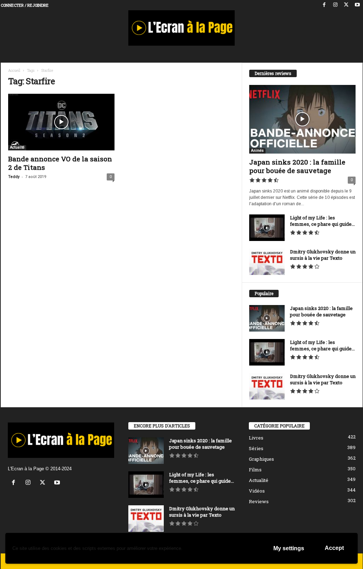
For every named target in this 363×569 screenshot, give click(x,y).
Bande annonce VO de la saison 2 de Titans (60, 163)
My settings (288, 548)
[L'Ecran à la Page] (182, 28)
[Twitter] (346, 5)
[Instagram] (335, 5)
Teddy (13, 176)
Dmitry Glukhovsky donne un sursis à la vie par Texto (323, 254)
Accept (334, 548)
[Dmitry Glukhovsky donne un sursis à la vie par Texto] (267, 261)
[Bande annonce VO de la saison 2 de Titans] (61, 122)
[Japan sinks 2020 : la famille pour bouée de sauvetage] (302, 119)
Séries (256, 448)
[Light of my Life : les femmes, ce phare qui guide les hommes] (267, 227)
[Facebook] (324, 5)
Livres (256, 438)
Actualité (17, 147)
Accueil (14, 70)
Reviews (259, 501)
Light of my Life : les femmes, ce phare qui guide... (322, 220)
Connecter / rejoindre (25, 5)
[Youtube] (357, 5)
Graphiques (261, 459)
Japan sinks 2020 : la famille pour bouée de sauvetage (297, 166)
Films (255, 469)
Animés (257, 151)
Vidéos (257, 491)
